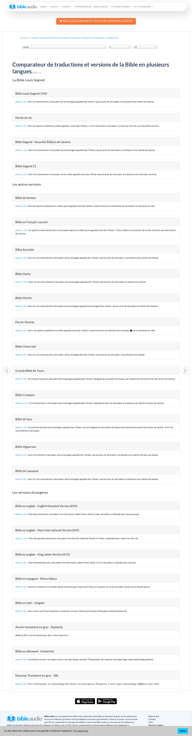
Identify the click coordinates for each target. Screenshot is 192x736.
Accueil (23, 37)
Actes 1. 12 (21, 150)
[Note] (130, 329)
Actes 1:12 (20, 101)
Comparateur (82, 6)
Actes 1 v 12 (21, 403)
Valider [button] (183, 731)
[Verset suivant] (185, 371)
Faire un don (153, 716)
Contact (152, 719)
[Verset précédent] (7, 371)
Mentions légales (155, 725)
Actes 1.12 (20, 125)
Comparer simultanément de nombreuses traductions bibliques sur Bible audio (67, 37)
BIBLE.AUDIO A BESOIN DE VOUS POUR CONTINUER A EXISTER (98, 21)
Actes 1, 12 (21, 281)
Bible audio (49, 716)
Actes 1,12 (20, 257)
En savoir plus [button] (81, 731)
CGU (150, 722)
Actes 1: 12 (21, 174)
